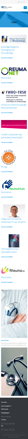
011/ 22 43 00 (22, 2)
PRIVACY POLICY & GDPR (14, 436)
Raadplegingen (5, 340)
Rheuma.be (6, 277)
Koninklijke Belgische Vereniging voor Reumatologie (10, 49)
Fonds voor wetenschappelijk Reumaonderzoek (13, 106)
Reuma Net (6, 77)
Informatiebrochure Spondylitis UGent (9, 250)
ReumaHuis (6, 192)
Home (12, 16)
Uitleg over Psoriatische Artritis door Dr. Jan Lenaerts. (13, 220)
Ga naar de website (7, 58)
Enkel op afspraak (6, 416)
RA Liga (4, 166)
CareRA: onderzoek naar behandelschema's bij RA (11, 136)
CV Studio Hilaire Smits (15, 434)
